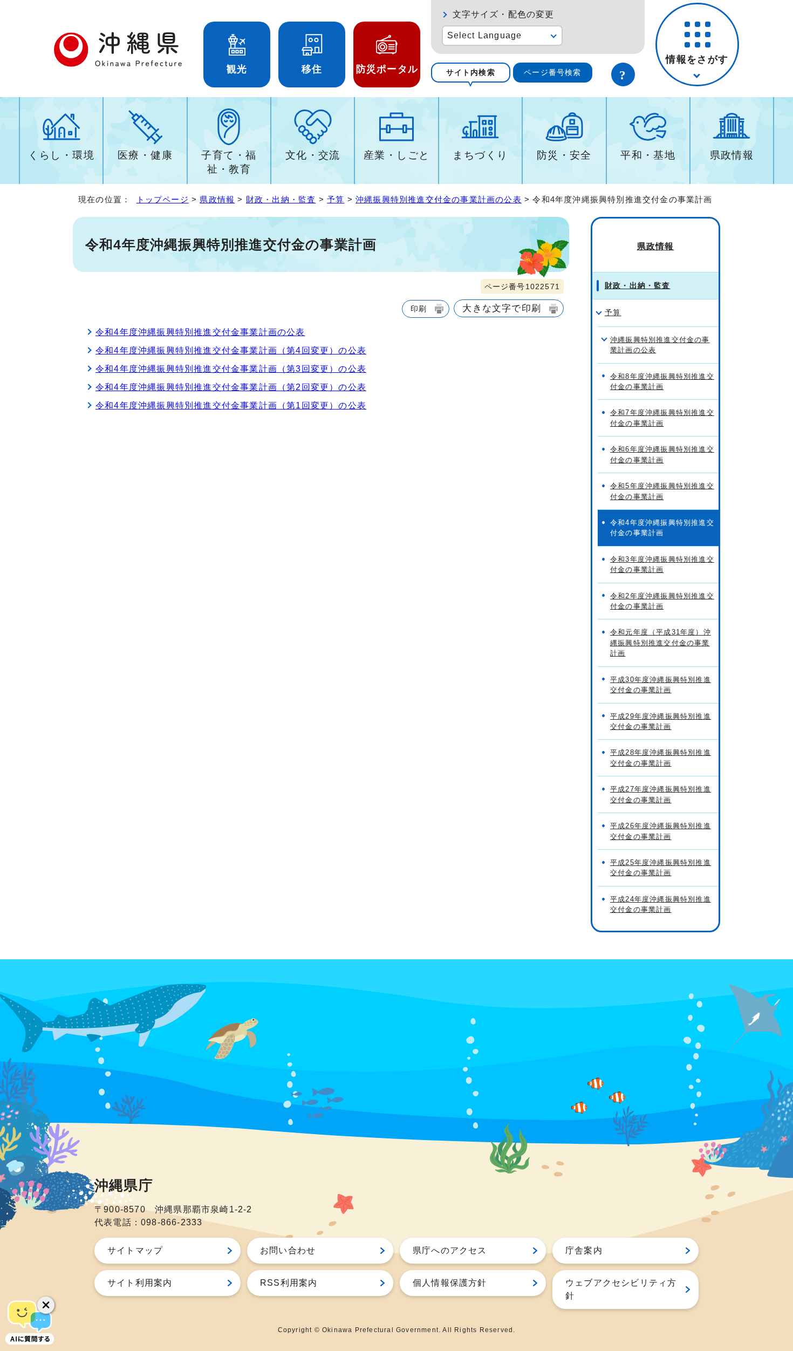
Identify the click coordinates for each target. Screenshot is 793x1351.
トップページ (162, 199)
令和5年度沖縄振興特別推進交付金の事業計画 (662, 491)
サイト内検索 (470, 72)
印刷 (419, 308)
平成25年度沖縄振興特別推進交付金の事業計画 (660, 867)
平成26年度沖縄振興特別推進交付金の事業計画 (660, 831)
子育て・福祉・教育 (228, 162)
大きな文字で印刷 (501, 308)
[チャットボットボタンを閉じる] (45, 1305)
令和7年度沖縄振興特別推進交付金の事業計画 (662, 417)
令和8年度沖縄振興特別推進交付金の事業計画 (662, 381)
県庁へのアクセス (450, 1250)
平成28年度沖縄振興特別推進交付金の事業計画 (660, 757)
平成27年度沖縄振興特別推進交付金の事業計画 (660, 794)
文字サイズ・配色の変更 (504, 14)
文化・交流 (312, 155)
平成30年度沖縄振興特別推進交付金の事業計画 (660, 685)
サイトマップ (135, 1250)
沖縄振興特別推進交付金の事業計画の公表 (439, 199)
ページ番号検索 (552, 72)
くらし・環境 (61, 155)
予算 (335, 199)
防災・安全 (564, 155)
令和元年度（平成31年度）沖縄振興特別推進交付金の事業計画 (660, 642)
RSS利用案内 (288, 1282)
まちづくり (480, 155)
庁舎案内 (584, 1250)
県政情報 (732, 155)
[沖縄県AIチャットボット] (29, 1321)
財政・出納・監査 (281, 199)
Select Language (484, 35)
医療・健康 (145, 155)
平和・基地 (647, 155)
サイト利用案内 (139, 1282)
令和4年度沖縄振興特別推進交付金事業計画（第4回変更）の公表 (230, 350)
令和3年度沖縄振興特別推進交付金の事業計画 (662, 564)
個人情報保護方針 (450, 1282)
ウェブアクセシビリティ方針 (620, 1289)
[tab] (470, 73)
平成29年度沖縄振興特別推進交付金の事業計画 (660, 721)
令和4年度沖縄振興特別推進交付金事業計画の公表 (200, 332)
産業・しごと (397, 155)
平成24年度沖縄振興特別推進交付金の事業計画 (660, 904)
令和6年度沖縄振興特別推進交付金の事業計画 (662, 454)
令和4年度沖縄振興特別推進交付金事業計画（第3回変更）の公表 (230, 368)
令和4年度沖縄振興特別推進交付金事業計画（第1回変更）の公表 (230, 405)
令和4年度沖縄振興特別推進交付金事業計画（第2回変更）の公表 (230, 387)
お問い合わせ (288, 1250)
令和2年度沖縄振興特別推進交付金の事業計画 (662, 601)
